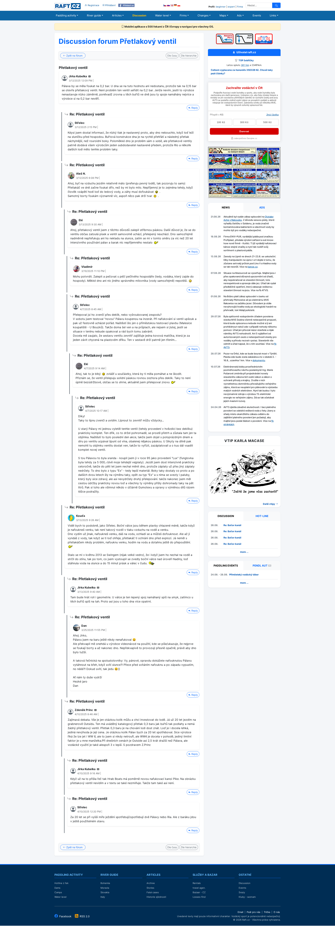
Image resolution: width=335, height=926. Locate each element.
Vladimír (87, 266)
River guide (94, 15)
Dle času (172, 55)
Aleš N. (81, 173)
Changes (203, 15)
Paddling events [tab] (226, 565)
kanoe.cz (253, 266)
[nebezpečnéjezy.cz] (224, 34)
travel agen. (199, 887)
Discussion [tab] (226, 516)
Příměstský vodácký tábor (244, 574)
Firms (183, 15)
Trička (267, 912)
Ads (239, 15)
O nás (277, 912)
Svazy (242, 892)
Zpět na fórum (74, 55)
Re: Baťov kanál (232, 525)
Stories (150, 887)
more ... (244, 551)
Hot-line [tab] (262, 516)
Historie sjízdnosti (156, 896)
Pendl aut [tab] (262, 565)
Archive (151, 883)
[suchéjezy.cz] (244, 34)
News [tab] (226, 207)
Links (273, 15)
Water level (162, 15)
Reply (194, 107)
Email (240, 912)
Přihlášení (110, 5)
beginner (221, 6)
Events (257, 15)
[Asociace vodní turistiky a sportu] (263, 34)
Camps (58, 892)
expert (231, 6)
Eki (81, 220)
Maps (222, 15)
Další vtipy (269, 504)
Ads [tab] (262, 207)
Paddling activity (66, 15)
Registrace (93, 5)
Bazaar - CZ (199, 892)
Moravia (104, 887)
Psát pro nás (253, 912)
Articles (117, 15)
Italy (102, 896)
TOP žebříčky (246, 60)
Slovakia (104, 892)
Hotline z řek (61, 883)
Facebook (65, 916)
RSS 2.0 (84, 916)
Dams (57, 887)
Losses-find (199, 896)
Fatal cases (153, 892)
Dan (84, 625)
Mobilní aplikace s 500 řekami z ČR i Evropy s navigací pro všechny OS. (169, 26)
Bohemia (105, 883)
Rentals (197, 883)
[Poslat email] (89, 76)
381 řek (245, 65)
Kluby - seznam (247, 896)
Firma (240, 6)
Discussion (139, 15)
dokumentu (258, 360)
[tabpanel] (244, 321)
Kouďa (80, 516)
